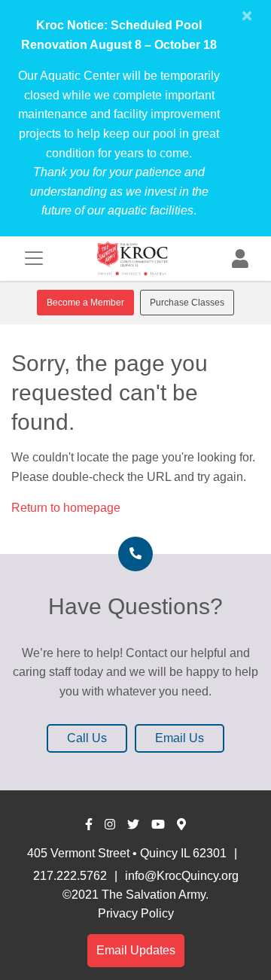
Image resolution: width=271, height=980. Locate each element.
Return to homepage (65, 507)
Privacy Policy (136, 913)
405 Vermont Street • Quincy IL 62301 (127, 853)
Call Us (87, 738)
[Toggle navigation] (34, 258)
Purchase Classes (187, 302)
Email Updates (135, 950)
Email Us (179, 738)
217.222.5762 (70, 875)
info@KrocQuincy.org (182, 875)
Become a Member (85, 302)
